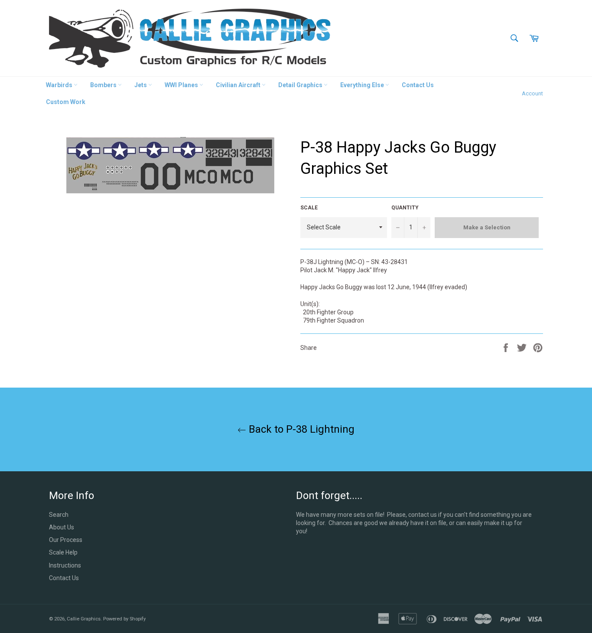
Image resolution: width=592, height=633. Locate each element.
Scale (309, 208)
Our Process (65, 539)
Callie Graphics (84, 619)
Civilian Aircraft (239, 85)
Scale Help (63, 552)
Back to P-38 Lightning (300, 429)
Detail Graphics (301, 85)
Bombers (104, 85)
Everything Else (362, 85)
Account (532, 93)
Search (58, 514)
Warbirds (60, 85)
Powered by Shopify (124, 619)
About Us (61, 527)
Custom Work (65, 101)
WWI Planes (182, 85)
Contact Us (418, 85)
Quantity (405, 208)
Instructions (65, 565)
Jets (141, 85)
